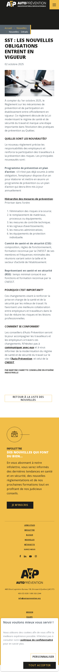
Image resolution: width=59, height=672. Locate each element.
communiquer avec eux (19, 347)
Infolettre (29, 530)
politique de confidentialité (36, 639)
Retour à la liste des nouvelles (28, 398)
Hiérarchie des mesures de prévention (29, 199)
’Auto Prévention (21, 358)
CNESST (9, 362)
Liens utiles (29, 525)
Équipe (29, 617)
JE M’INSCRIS (20, 505)
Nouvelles (22, 28)
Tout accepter (39, 665)
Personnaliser (43, 656)
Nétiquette (29, 545)
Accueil (8, 28)
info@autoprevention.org (29, 598)
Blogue (29, 535)
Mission (29, 612)
